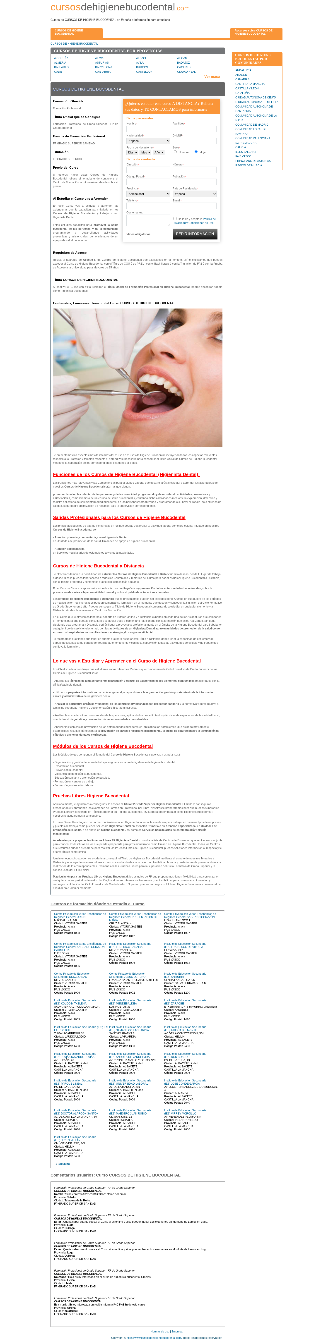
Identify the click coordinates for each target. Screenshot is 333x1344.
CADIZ (58, 71)
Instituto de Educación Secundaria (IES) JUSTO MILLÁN (75, 1139)
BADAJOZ (183, 62)
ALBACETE (143, 58)
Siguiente (64, 1163)
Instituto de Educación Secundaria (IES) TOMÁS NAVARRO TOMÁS (75, 1055)
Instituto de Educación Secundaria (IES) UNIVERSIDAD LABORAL (130, 1082)
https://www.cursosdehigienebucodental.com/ (154, 1337)
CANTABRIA (103, 71)
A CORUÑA (61, 58)
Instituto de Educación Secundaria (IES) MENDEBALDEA (130, 1002)
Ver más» (212, 77)
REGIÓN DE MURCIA (248, 165)
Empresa (177, 1331)
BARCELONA (103, 67)
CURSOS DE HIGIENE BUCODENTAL (74, 43)
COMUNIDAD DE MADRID (251, 124)
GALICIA (240, 147)
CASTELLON (144, 71)
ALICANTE (184, 58)
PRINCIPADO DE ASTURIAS (253, 161)
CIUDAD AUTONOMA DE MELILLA (256, 102)
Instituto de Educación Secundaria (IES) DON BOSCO (185, 1055)
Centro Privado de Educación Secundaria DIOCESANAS (72, 975)
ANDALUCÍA (243, 70)
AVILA (140, 62)
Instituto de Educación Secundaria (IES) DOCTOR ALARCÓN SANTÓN (76, 1112)
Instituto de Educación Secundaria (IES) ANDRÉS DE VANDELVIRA (130, 1055)
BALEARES (61, 67)
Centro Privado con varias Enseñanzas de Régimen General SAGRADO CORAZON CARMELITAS (80, 947)
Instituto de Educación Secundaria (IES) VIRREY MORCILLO (185, 1112)
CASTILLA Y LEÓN (247, 88)
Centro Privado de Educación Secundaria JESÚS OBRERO (127, 975)
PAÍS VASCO (243, 156)
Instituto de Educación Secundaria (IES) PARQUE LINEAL (75, 1082)
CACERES (184, 67)
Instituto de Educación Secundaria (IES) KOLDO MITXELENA (75, 1002)
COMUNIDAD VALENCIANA (252, 138)
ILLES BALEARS (245, 151)
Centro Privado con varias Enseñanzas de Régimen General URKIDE (80, 915)
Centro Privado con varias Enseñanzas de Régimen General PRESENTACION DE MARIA (135, 917)
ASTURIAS (102, 62)
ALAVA (99, 58)
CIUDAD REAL (186, 71)
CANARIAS (242, 79)
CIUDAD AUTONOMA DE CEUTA (255, 97)
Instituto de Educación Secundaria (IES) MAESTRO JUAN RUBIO (130, 1112)
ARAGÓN (241, 75)
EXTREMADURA (245, 142)
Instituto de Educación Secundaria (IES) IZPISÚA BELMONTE (185, 1029)
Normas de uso (160, 1331)
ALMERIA (60, 62)
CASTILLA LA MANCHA (250, 84)
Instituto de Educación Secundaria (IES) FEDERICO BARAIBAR (130, 945)
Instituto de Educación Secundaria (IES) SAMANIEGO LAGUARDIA (130, 1029)
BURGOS (142, 67)
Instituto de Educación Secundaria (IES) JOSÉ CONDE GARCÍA (185, 1082)
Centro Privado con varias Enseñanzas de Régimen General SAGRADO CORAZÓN (190, 915)
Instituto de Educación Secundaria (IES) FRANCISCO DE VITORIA (185, 945)
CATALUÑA (242, 93)
